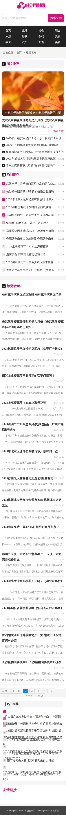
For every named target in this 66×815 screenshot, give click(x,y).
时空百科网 (30, 810)
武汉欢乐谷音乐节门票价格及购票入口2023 (32, 183)
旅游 (8, 36)
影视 (24, 36)
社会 (41, 30)
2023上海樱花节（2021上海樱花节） (28, 246)
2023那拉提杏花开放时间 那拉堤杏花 (28, 207)
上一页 (16, 691)
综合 (57, 30)
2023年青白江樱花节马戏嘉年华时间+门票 (32, 753)
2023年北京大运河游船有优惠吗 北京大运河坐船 (35, 199)
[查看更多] (58, 131)
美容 (57, 42)
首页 (8, 30)
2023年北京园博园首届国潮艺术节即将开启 (33, 739)
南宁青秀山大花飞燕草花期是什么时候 (30, 760)
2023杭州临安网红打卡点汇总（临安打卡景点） (35, 138)
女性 (41, 42)
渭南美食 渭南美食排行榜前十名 (25, 254)
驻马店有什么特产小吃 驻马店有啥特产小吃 (33, 774)
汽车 (24, 42)
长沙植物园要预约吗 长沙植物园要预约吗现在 (34, 191)
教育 (8, 42)
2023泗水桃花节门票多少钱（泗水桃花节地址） (35, 262)
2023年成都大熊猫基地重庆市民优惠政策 (31, 158)
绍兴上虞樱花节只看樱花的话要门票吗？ (30, 165)
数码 (41, 36)
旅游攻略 (31, 52)
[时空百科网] (33, 6)
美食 (57, 36)
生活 (24, 30)
